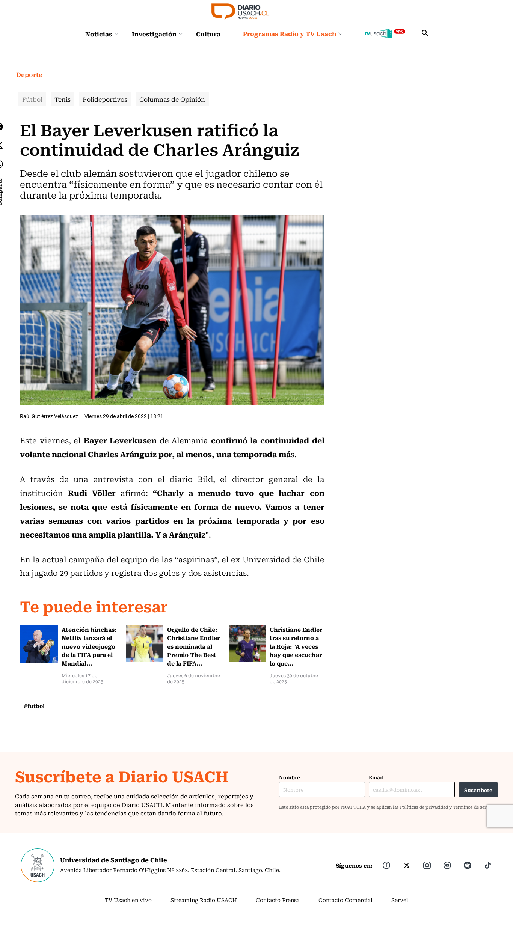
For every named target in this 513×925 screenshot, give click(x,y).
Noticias (98, 34)
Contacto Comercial (345, 899)
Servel (399, 899)
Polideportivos (105, 99)
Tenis (62, 99)
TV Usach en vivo (128, 899)
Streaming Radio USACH (203, 899)
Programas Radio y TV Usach (289, 33)
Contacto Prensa (278, 899)
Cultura (208, 34)
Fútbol (32, 99)
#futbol (34, 706)
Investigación (154, 34)
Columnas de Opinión (172, 99)
